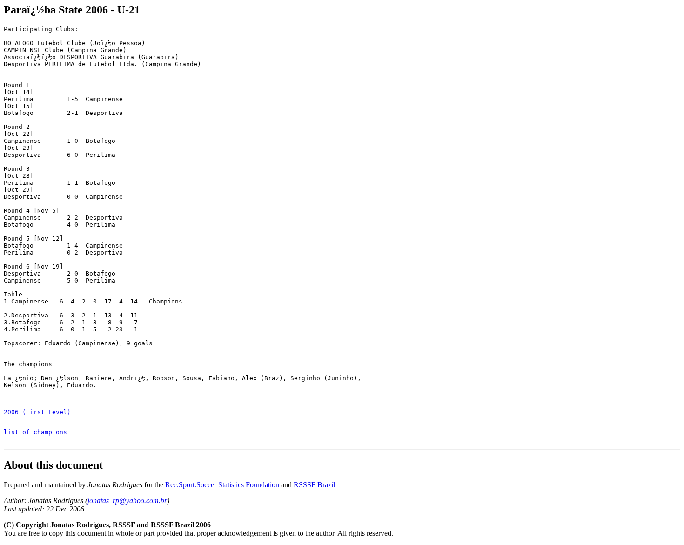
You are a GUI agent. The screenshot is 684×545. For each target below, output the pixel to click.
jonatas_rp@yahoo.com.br (127, 501)
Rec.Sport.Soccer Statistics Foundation (222, 485)
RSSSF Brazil (314, 485)
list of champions (35, 432)
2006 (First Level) (37, 412)
